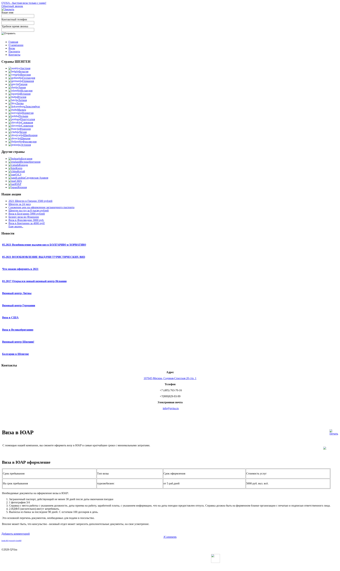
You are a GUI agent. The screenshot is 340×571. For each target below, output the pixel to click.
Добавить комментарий (15, 533)
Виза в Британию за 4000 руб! (26, 223)
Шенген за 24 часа (19, 204)
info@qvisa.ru (171, 408)
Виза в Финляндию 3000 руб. (26, 220)
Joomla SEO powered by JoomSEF (11, 540)
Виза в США (10, 317)
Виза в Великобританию (17, 329)
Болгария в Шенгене (15, 353)
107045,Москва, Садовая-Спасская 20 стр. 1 (170, 378)
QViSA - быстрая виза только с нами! (23, 2)
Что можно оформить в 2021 (20, 268)
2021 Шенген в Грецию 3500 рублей (30, 200)
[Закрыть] (7, 9)
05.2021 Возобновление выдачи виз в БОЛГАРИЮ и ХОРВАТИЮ (44, 244)
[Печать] (334, 433)
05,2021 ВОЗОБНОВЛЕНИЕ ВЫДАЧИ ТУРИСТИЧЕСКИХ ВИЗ (43, 256)
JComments (170, 536)
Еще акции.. (15, 226)
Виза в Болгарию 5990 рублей (26, 213)
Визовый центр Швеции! (18, 341)
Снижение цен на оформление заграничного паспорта (41, 207)
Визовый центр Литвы (17, 293)
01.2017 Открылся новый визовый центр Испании (34, 281)
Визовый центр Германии (18, 305)
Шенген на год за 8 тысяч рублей (28, 210)
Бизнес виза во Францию (23, 216)
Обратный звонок (12, 6)
